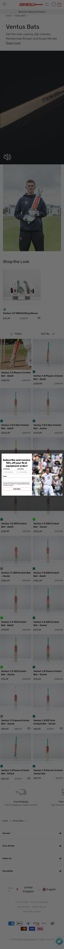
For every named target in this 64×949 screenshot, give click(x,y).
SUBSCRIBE (16, 489)
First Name (6, 469)
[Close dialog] (60, 455)
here (11, 485)
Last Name (20, 469)
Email (5, 476)
